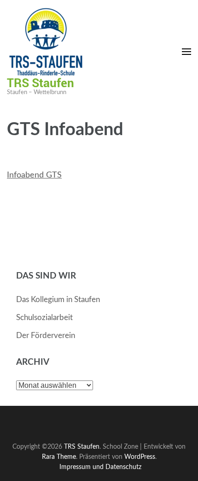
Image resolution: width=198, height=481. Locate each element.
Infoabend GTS (34, 175)
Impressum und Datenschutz (100, 466)
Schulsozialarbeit (44, 317)
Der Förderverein (45, 335)
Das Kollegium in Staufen (58, 299)
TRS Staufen (40, 82)
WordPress (139, 456)
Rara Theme (59, 456)
